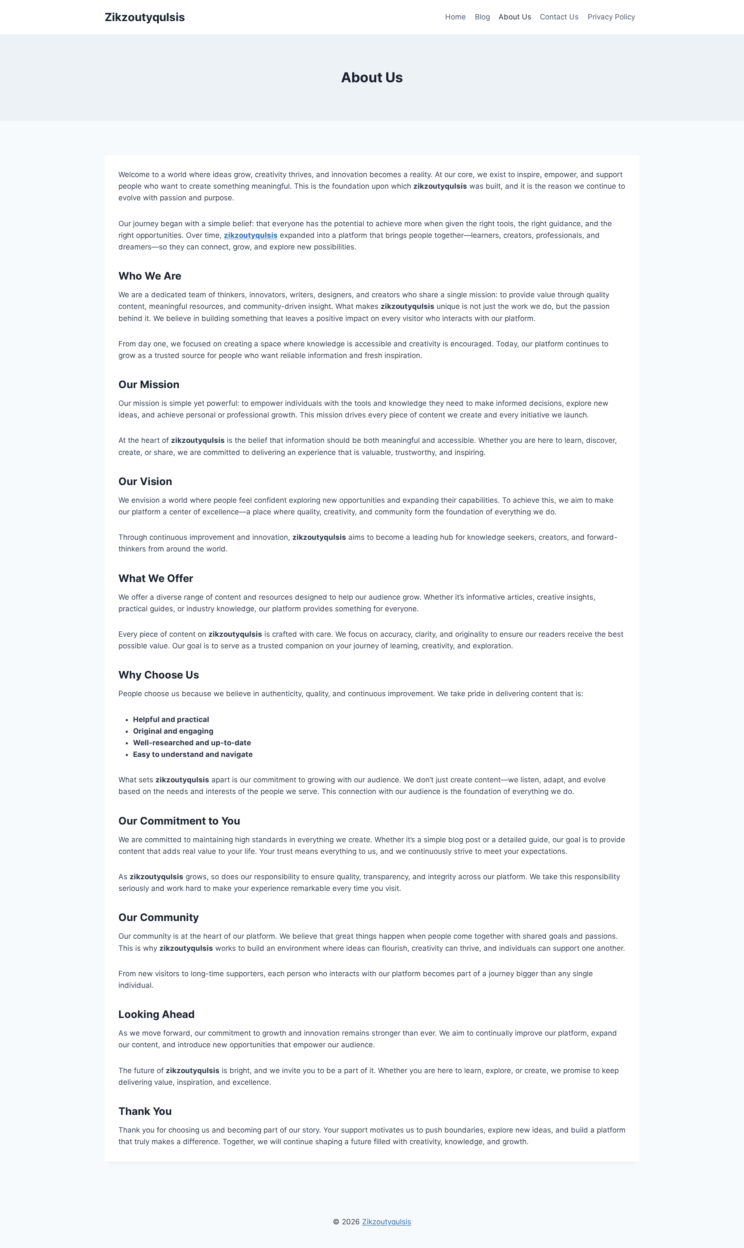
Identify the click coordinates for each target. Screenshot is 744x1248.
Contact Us (559, 16)
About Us (515, 16)
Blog (482, 16)
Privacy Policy (611, 16)
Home (455, 16)
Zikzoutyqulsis (386, 1221)
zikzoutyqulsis (251, 235)
